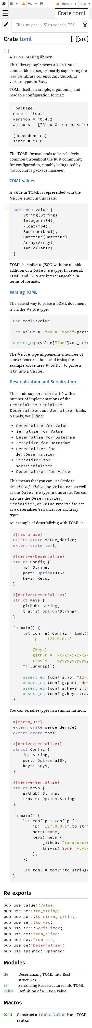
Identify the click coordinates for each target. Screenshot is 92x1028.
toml (25, 39)
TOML (18, 57)
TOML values (22, 181)
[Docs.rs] (4, 4)
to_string (47, 910)
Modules (14, 962)
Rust (83, 4)
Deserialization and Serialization (43, 382)
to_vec (43, 922)
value (8, 991)
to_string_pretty (55, 916)
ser (6, 985)
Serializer (48, 927)
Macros (13, 1002)
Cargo (15, 170)
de (6, 974)
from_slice (45, 933)
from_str (43, 939)
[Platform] (33, 4)
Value (46, 905)
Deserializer (48, 945)
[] (74, 39)
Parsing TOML (23, 292)
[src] (82, 39)
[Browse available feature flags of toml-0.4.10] (41, 4)
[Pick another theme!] (5, 24)
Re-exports (17, 893)
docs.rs (67, 4)
